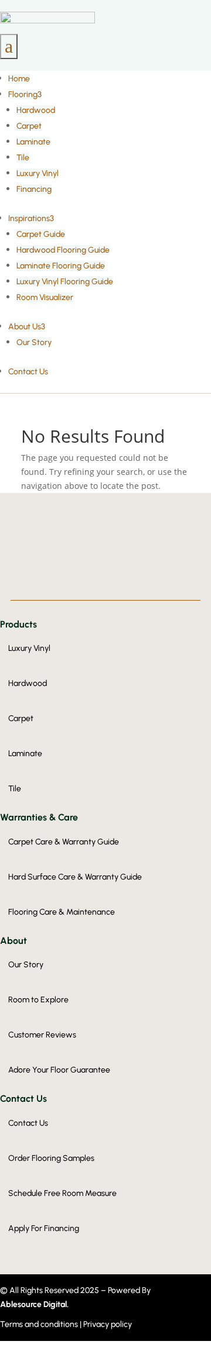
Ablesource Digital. (34, 1304)
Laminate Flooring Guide (60, 266)
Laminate (33, 142)
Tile (22, 158)
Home (19, 79)
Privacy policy (107, 1324)
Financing (34, 189)
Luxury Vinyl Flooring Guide (64, 282)
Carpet (29, 126)
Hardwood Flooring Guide (63, 250)
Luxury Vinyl (37, 173)
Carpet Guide (40, 234)
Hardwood (35, 110)
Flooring (25, 94)
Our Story (34, 342)
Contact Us (28, 372)
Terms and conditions (40, 1324)
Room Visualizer (44, 297)
